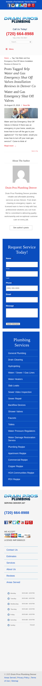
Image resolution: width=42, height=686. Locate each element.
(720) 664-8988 (20, 33)
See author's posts (21, 228)
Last (7, 278)
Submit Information (13, 324)
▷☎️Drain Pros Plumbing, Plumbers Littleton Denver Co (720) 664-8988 (21, 18)
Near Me (26, 105)
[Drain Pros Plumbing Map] (21, 649)
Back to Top (35, 151)
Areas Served (10, 678)
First (8, 269)
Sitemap (14, 681)
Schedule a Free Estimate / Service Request (21, 2)
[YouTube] (25, 7)
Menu (11, 49)
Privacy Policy (23, 678)
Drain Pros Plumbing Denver (21, 187)
